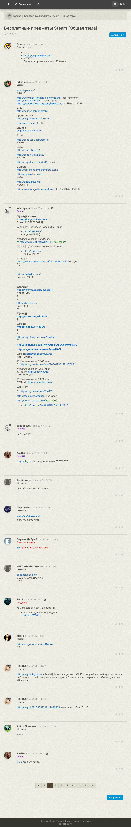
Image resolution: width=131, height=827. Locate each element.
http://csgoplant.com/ (40, 382)
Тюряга (60, 821)
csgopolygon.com (27, 461)
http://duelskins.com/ (29, 181)
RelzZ (20, 599)
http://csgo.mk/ (32, 251)
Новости (76, 821)
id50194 (22, 81)
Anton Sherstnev (27, 726)
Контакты (86, 821)
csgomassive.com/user (29, 130)
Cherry (21, 44)
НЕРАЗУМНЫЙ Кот (28, 566)
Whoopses (23, 208)
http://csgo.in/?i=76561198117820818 (38, 707)
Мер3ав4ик (24, 507)
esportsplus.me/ (26, 90)
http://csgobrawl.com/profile (33, 118)
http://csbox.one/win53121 (32, 316)
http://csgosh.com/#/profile (32, 110)
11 (79, 785)
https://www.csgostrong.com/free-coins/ (39, 103)
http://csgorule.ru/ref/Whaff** (36, 391)
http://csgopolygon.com (30, 674)
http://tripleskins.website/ (31, 395)
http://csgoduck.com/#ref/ (32, 162)
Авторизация (117, 35)
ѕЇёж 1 (20, 635)
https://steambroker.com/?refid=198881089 (41, 261)
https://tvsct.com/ (27, 303)
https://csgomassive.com (38, 55)
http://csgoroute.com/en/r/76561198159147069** (48, 364)
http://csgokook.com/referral (33, 139)
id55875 (22, 665)
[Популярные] (38, 4)
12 (86, 785)
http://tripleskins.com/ (29, 174)
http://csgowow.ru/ (38, 371)
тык (19, 547)
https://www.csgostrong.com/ (34, 289)
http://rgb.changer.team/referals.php (37, 169)
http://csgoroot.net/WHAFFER (36, 241)
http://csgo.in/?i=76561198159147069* (46, 405)
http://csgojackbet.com (33, 219)
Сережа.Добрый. (27, 539)
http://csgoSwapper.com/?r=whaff (36, 337)
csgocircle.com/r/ (26, 123)
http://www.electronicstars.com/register (39, 97)
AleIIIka (21, 452)
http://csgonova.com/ (39, 353)
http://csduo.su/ (33, 231)
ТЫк (19, 761)
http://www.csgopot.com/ (31, 400)
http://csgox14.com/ (28, 150)
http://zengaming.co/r (29, 100)
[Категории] (8, 4)
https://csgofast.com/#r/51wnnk (35, 644)
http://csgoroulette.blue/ (30, 154)
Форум (68, 821)
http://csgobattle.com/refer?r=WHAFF (39, 349)
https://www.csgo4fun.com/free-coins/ (38, 189)
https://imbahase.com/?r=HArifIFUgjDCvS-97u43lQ (47, 344)
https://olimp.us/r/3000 (31, 326)
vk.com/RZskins (32, 615)
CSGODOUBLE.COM (28, 515)
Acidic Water (24, 480)
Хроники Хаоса (48, 821)
